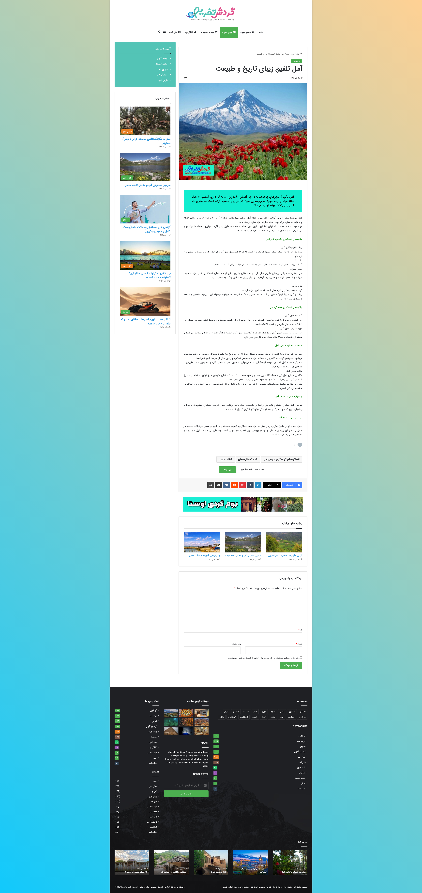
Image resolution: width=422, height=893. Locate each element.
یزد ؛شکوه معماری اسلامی (294, 872)
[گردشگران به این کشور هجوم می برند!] (171, 731)
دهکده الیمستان (247, 459)
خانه (261, 32)
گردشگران (244, 717)
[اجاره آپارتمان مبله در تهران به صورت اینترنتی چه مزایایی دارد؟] (202, 713)
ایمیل (299, 644)
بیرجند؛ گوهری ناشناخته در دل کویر (173, 870)
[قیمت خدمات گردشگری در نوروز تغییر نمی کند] (202, 731)
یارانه (222, 717)
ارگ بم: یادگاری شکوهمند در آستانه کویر (134, 870)
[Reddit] (234, 485)
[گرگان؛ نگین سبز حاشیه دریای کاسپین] (284, 542)
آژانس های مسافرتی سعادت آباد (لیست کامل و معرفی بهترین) (146, 229)
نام (300, 630)
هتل (281, 717)
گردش (254, 717)
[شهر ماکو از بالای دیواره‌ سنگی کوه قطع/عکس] (202, 722)
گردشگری (232, 717)
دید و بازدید (208, 32)
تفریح (273, 711)
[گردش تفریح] (211, 13)
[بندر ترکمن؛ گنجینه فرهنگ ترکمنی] (202, 542)
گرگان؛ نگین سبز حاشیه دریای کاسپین (285, 555)
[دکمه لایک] (299, 445)
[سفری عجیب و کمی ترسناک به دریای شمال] (171, 722)
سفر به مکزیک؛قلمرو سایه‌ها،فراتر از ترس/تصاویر (146, 141)
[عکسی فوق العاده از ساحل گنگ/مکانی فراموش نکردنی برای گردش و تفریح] (186, 722)
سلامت (246, 711)
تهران (263, 711)
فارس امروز (162, 80)
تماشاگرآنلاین (161, 75)
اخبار (303, 783)
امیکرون (292, 711)
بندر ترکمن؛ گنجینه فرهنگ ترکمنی (204, 555)
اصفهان (303, 711)
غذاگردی (189, 32)
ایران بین (228, 32)
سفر (255, 711)
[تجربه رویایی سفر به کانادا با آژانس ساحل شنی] (171, 713)
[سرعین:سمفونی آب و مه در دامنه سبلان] (243, 542)
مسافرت (291, 717)
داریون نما (163, 69)
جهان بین (247, 32)
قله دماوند (224, 459)
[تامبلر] (250, 485)
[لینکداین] (258, 485)
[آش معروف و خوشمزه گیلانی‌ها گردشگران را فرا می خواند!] (186, 713)
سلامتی (236, 711)
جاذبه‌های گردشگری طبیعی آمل (281, 459)
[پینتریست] (242, 485)
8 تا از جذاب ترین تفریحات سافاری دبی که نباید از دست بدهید (145, 321)
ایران (282, 711)
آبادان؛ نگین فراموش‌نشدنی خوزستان (253, 870)
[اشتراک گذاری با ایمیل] (218, 485)
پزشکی (272, 717)
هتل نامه (173, 32)
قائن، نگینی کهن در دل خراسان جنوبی (212, 870)
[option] (290, 862)
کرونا (263, 717)
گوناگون (302, 736)
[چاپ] (210, 485)
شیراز (226, 711)
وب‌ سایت (236, 644)
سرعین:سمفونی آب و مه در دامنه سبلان (243, 555)
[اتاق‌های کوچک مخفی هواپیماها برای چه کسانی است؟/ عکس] (186, 731)
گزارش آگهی (299, 751)
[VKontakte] (226, 485)
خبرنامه (302, 762)
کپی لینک (227, 469)
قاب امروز (301, 767)
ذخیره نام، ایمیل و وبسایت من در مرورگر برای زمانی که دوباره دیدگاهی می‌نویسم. (264, 658)
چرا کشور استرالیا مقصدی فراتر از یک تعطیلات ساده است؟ (149, 275)
